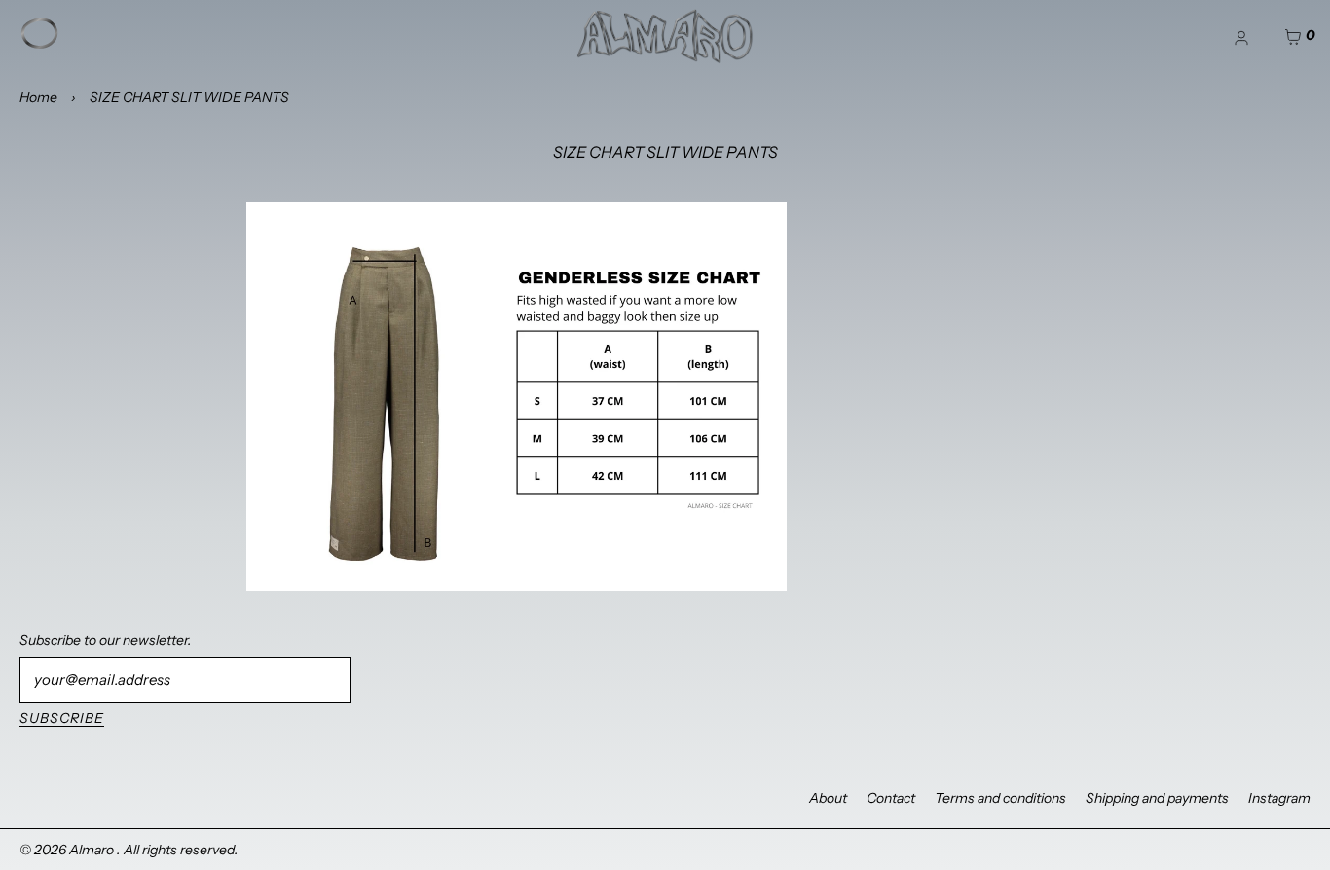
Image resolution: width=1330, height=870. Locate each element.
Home (38, 97)
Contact (891, 798)
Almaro (93, 849)
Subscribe (61, 718)
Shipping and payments (1157, 798)
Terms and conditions (1000, 798)
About (828, 798)
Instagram (1279, 798)
